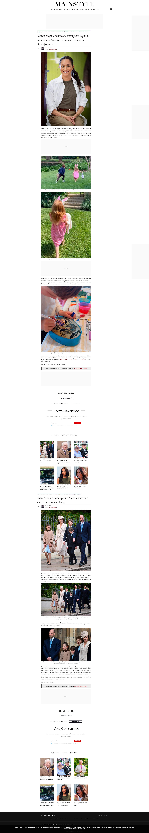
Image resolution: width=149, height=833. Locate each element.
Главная (39, 31)
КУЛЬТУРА (82, 9)
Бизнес (87, 9)
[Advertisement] (140, 122)
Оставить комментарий (66, 398)
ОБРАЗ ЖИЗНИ (75, 9)
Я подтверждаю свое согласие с (64, 425)
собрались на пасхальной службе (72, 359)
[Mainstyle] (74, 4)
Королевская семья (45, 31)
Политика (92, 9)
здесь (84, 828)
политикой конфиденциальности (71, 425)
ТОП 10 (97, 9)
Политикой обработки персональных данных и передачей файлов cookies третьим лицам (92, 827)
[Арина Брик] (42, 48)
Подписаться (77, 423)
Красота (61, 9)
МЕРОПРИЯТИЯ (67, 9)
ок (74, 830)
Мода (51, 9)
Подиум (56, 9)
